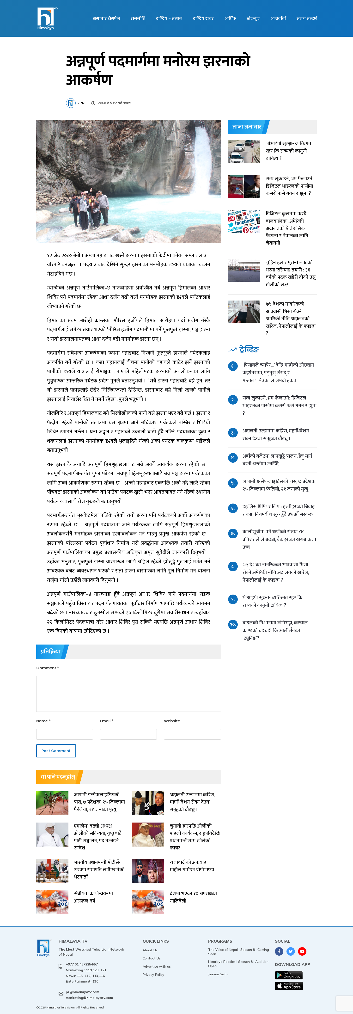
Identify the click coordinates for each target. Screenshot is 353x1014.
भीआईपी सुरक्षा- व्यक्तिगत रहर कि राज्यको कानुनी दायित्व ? (272, 601)
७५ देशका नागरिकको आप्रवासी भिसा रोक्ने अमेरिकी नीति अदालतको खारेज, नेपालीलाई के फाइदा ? (276, 572)
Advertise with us (157, 966)
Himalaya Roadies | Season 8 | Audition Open (238, 963)
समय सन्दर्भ (307, 18)
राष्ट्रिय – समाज (169, 18)
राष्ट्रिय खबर (203, 18)
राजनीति (138, 18)
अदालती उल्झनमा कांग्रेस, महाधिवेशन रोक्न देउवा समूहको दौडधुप (276, 435)
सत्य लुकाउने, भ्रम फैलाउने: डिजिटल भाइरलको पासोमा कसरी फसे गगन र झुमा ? (279, 406)
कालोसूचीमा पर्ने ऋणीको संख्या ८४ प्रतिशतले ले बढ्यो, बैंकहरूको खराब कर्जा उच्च (279, 539)
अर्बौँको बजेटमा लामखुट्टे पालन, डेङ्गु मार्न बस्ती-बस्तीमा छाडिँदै (277, 460)
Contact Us (152, 958)
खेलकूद (253, 18)
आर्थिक (230, 18)
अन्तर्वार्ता (278, 18)
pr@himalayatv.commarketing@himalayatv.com (89, 995)
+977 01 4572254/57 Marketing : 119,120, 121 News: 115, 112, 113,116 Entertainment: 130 (86, 972)
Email (106, 721)
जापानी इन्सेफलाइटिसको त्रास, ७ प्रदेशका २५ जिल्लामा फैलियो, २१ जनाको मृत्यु (279, 485)
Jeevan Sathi (218, 974)
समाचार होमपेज (106, 18)
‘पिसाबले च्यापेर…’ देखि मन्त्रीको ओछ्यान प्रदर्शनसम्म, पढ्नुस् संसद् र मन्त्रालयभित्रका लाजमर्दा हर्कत (278, 373)
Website (172, 721)
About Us (150, 950)
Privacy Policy (153, 974)
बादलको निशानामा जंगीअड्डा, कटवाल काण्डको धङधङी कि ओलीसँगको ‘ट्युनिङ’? (275, 630)
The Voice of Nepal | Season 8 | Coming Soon (238, 951)
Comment (47, 668)
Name (43, 721)
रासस (81, 103)
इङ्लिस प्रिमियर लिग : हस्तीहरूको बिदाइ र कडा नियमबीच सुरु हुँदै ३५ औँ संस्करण (279, 510)
